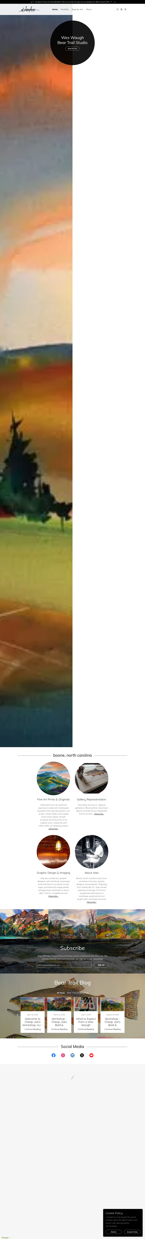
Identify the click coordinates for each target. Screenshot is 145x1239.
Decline (113, 1232)
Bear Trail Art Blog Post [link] (77, 993)
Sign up (101, 965)
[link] (29, 9)
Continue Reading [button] (33, 1029)
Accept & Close (132, 1232)
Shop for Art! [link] (77, 9)
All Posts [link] (61, 993)
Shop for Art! (72, 48)
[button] (89, 9)
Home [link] (55, 9)
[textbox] (64, 965)
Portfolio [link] (65, 9)
